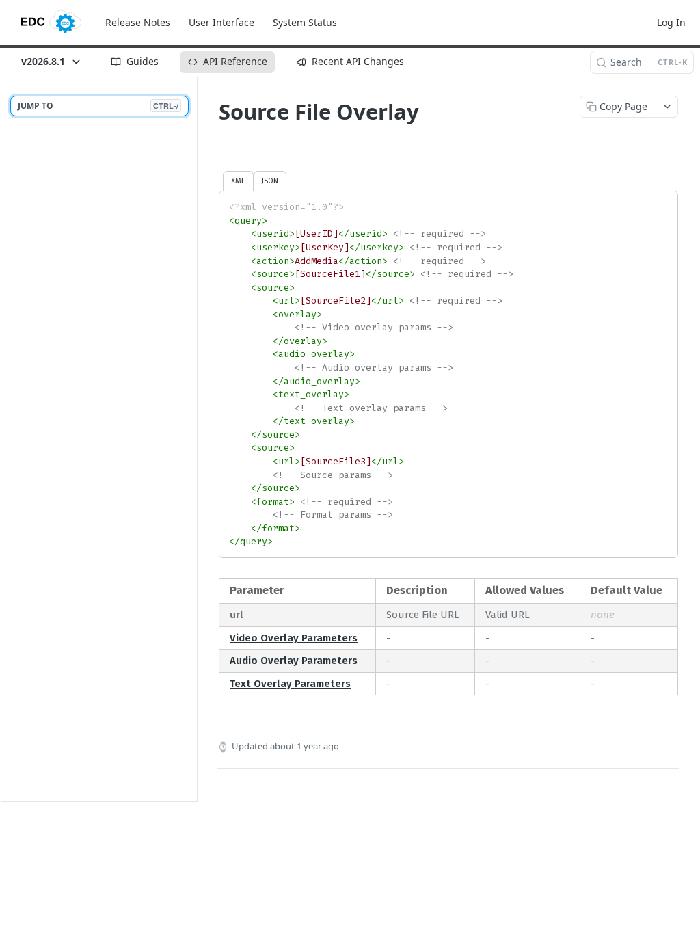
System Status (305, 22)
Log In (671, 22)
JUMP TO (98, 105)
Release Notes (137, 22)
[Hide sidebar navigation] (194, 439)
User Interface (221, 22)
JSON (270, 180)
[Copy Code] (661, 202)
